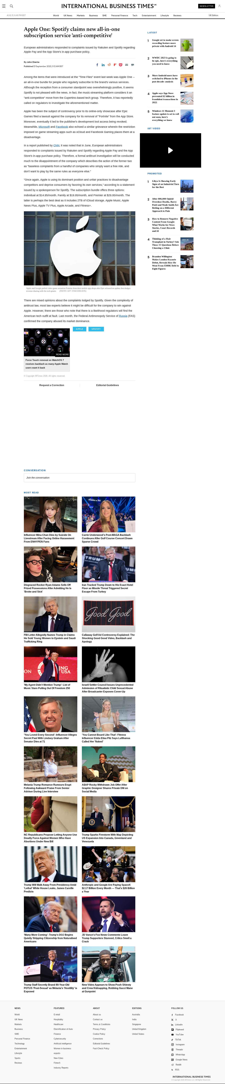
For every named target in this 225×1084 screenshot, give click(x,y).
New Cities (58, 1058)
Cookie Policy (99, 1034)
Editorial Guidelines (107, 385)
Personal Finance (119, 15)
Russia (123, 315)
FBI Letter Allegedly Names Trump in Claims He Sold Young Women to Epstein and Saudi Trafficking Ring (50, 638)
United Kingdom (139, 1029)
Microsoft (44, 126)
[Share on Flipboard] (115, 65)
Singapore (136, 1024)
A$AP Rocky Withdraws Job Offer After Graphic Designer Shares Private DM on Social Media (105, 788)
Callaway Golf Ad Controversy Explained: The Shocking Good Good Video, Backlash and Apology (108, 638)
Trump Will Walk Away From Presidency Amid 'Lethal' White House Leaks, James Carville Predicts (50, 888)
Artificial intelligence (62, 1043)
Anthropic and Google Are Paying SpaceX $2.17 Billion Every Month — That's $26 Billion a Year (108, 888)
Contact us (98, 1019)
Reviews (177, 15)
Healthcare (58, 1024)
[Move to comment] (132, 65)
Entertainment (149, 15)
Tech (135, 15)
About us (97, 1014)
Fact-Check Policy (101, 1048)
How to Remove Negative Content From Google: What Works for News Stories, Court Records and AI (165, 225)
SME (104, 15)
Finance (57, 1034)
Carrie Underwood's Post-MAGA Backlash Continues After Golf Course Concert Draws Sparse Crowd (107, 538)
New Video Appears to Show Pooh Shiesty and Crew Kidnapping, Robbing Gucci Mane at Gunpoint (107, 988)
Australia (136, 1014)
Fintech (57, 1063)
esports (57, 1053)
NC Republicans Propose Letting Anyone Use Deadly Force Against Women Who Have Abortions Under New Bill (50, 838)
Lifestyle (165, 15)
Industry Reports (61, 1068)
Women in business (62, 1048)
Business (93, 15)
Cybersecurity (60, 1039)
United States (138, 1034)
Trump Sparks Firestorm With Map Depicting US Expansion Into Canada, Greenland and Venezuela (107, 838)
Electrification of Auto (63, 1029)
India (134, 1019)
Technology (20, 1043)
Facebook (62, 126)
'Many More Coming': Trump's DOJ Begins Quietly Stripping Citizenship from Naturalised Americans (50, 938)
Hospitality (58, 1019)
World (56, 15)
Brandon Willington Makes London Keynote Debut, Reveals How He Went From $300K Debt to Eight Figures (165, 262)
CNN (56, 145)
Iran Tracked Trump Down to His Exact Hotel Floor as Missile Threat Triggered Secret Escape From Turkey (107, 588)
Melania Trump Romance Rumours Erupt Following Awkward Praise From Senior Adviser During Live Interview (47, 788)
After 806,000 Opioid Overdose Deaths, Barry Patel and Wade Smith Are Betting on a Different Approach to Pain (165, 205)
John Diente (33, 62)
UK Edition (213, 15)
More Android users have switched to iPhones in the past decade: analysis (165, 78)
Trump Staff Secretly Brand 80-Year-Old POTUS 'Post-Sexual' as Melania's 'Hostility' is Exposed (50, 988)
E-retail (57, 1014)
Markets (81, 15)
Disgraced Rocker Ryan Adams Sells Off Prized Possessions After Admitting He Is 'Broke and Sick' (47, 588)
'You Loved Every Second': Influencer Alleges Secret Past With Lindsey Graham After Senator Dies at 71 (50, 738)
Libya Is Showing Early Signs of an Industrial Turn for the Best (165, 184)
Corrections (98, 1039)
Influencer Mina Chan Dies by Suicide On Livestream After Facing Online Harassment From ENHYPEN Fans (49, 538)
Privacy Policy (99, 1029)
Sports (17, 1058)
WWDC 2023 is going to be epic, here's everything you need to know (165, 61)
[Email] (126, 65)
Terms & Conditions (101, 1024)
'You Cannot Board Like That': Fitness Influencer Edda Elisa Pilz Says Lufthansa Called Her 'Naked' (106, 738)
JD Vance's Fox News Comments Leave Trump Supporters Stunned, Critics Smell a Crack (106, 938)
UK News (68, 15)
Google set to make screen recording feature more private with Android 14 (165, 43)
